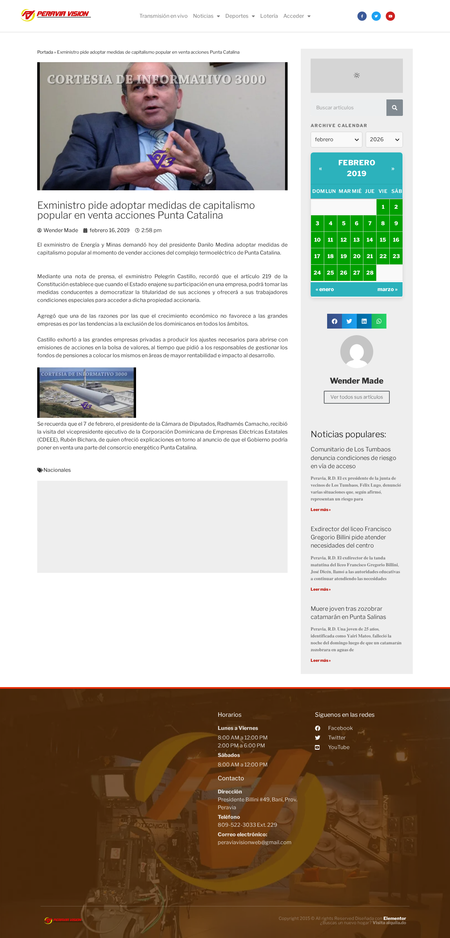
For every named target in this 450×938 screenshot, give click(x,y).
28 (370, 273)
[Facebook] (362, 16)
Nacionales (57, 470)
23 (396, 256)
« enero (325, 289)
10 (317, 240)
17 (317, 256)
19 (344, 256)
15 (383, 240)
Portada (45, 52)
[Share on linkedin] (364, 321)
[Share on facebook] (334, 321)
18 (330, 256)
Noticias (203, 16)
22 (383, 256)
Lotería (269, 16)
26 (343, 273)
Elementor (394, 918)
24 (317, 273)
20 (356, 256)
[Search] (394, 107)
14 (370, 240)
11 (330, 240)
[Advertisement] (162, 527)
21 (370, 256)
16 (396, 240)
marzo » (388, 289)
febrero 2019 (357, 168)
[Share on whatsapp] (379, 321)
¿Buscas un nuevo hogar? (363, 922)
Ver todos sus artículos (356, 397)
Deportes (236, 16)
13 (356, 240)
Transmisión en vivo (163, 16)
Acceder (293, 16)
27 (356, 273)
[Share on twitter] (349, 321)
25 (330, 273)
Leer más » (321, 509)
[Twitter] (376, 16)
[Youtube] (390, 16)
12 (344, 240)
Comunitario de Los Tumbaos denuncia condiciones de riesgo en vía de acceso (353, 457)
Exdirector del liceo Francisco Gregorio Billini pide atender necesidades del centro (351, 537)
